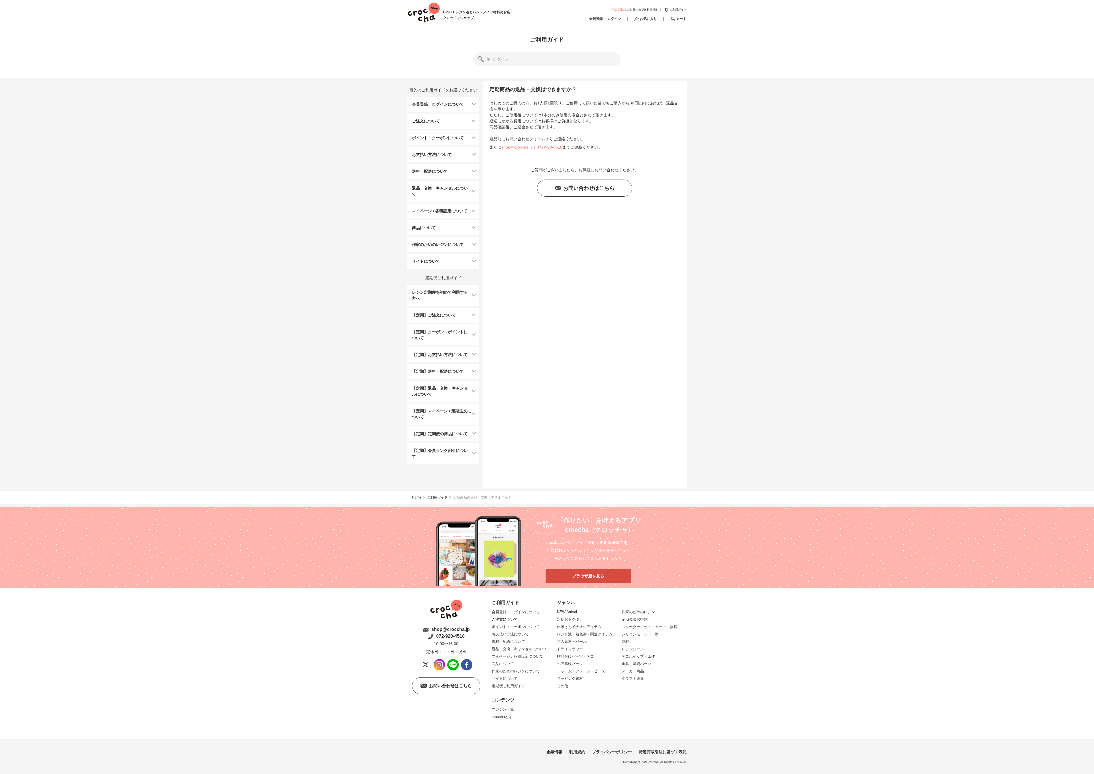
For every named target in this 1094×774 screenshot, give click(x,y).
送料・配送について (508, 641)
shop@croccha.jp (517, 147)
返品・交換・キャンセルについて (519, 649)
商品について (503, 664)
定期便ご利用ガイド (508, 686)
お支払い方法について (510, 634)
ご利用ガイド (547, 39)
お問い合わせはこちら (589, 188)
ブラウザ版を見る (588, 576)
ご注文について (505, 619)
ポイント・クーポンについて (516, 627)
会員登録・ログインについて (516, 612)
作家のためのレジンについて (516, 671)
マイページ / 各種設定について (517, 656)
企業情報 (554, 752)
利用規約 (577, 752)
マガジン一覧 (503, 709)
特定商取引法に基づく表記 (663, 752)
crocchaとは (502, 717)
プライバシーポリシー (612, 752)
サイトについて (505, 678)
